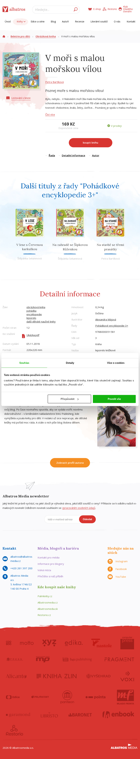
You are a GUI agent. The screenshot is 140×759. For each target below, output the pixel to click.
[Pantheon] (67, 697)
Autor (95, 155)
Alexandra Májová (105, 319)
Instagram (121, 561)
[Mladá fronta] (125, 697)
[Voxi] (127, 676)
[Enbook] (118, 715)
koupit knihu (90, 142)
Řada (52, 155)
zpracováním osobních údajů (78, 508)
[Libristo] (49, 715)
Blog (53, 21)
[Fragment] (119, 659)
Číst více (50, 114)
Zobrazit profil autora (70, 462)
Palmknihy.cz (45, 596)
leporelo (31, 318)
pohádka (31, 310)
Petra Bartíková (54, 82)
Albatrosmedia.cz (48, 602)
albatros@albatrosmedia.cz (21, 559)
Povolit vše (114, 398)
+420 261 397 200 (21, 568)
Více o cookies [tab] (115, 362)
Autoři (65, 21)
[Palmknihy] (40, 697)
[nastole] (101, 643)
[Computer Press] (127, 643)
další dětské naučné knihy (41, 321)
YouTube (120, 576)
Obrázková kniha (46, 36)
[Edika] (73, 643)
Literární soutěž (99, 21)
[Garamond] (18, 715)
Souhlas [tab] (24, 362)
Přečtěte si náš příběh (50, 576)
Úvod (8, 21)
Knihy (20, 21)
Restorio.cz (44, 615)
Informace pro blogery (51, 563)
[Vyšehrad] (98, 676)
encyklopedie (34, 314)
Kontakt (131, 21)
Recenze (79, 21)
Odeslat (87, 519)
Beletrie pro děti (20, 36)
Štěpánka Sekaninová (29, 258)
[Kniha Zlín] (56, 676)
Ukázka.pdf (32, 335)
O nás (117, 21)
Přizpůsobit (67, 398)
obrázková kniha (35, 307)
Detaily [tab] (70, 362)
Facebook (121, 569)
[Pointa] (95, 697)
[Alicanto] (16, 676)
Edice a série (38, 21)
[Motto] (27, 643)
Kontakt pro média (48, 557)
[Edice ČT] (13, 697)
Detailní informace (73, 155)
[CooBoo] (9, 643)
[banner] (14, 10)
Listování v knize (21, 98)
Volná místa (44, 570)
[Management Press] (43, 659)
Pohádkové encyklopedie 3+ (111, 325)
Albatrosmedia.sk (48, 608)
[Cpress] (14, 659)
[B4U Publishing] (77, 659)
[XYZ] (49, 643)
